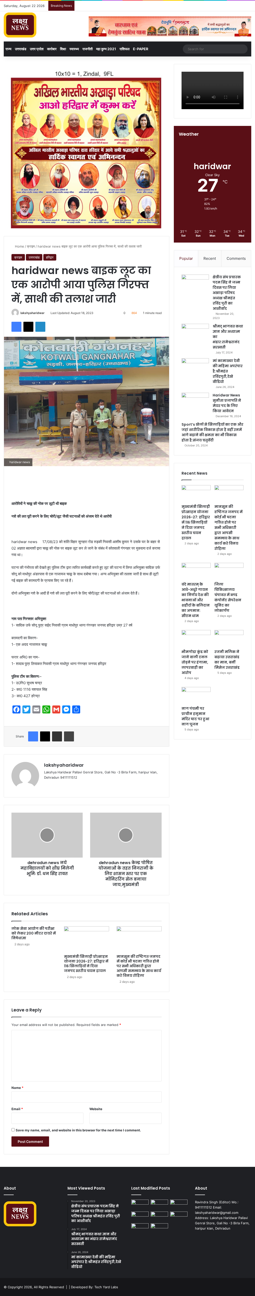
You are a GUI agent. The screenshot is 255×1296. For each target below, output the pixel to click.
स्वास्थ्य (74, 49)
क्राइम (31, 246)
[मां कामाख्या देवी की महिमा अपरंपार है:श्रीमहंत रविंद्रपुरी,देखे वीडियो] (195, 367)
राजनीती (87, 49)
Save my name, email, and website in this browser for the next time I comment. (78, 1130)
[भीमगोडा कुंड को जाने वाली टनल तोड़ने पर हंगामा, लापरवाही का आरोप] (196, 638)
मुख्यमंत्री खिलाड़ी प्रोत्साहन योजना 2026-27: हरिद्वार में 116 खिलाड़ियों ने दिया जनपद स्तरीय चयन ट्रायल (86, 963)
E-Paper (140, 49)
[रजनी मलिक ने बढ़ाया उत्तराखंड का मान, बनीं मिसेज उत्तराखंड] (229, 638)
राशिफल (124, 49)
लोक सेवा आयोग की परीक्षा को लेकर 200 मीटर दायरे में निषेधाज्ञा (33, 933)
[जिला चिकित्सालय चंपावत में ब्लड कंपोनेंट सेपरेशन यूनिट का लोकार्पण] (229, 571)
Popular (186, 258)
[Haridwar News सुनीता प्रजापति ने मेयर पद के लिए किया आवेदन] (195, 402)
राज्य (8, 49)
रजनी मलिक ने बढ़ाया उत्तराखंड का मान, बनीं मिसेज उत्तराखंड (227, 659)
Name (17, 1088)
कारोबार (52, 49)
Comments (236, 258)
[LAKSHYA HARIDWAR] (20, 24)
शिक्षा (63, 49)
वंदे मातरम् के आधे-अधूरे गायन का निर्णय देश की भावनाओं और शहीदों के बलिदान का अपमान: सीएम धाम (196, 600)
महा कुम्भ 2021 (106, 49)
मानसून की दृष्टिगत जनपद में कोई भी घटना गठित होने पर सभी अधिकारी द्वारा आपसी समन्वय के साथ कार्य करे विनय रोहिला (139, 966)
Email (17, 1109)
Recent (209, 258)
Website (95, 1109)
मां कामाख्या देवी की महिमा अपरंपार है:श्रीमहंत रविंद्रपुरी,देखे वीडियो (228, 371)
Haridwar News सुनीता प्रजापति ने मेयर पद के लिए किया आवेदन (227, 403)
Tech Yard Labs (106, 1287)
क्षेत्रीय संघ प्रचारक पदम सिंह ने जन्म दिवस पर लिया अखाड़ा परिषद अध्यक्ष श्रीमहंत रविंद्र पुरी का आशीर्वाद (227, 293)
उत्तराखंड (20, 49)
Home (19, 246)
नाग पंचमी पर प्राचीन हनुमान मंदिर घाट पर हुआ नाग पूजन (195, 716)
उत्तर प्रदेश (37, 49)
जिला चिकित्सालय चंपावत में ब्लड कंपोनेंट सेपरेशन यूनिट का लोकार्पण (227, 597)
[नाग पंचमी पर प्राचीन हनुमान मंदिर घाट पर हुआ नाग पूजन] (196, 695)
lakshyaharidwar (32, 313)
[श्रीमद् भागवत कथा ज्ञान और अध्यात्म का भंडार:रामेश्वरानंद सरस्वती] (195, 333)
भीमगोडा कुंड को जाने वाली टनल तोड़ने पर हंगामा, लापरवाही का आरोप (195, 662)
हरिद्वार (50, 257)
